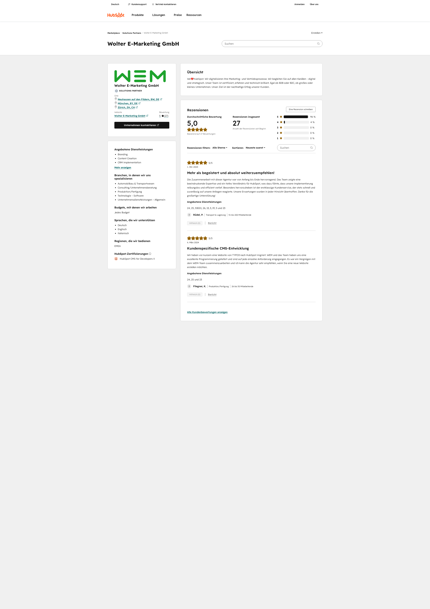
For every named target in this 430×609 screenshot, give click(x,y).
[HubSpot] (116, 15)
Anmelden (299, 4)
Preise (178, 15)
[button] (316, 33)
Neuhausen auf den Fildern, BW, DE (138, 99)
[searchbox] (272, 43)
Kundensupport (139, 4)
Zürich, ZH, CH (126, 107)
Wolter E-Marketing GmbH (129, 115)
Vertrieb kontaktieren (165, 4)
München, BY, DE (128, 103)
